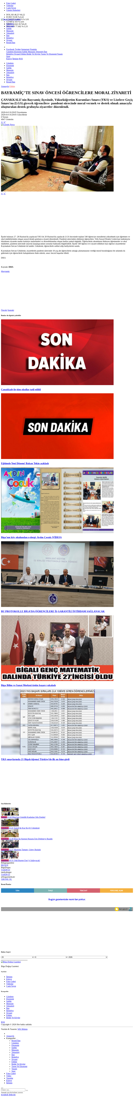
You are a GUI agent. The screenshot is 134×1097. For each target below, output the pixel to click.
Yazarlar (9, 1078)
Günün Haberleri (13, 10)
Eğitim (23, 54)
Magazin (9, 31)
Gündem (9, 24)
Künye (9, 59)
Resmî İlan (10, 42)
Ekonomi (10, 26)
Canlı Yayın (11, 8)
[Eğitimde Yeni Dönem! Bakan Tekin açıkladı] (57, 458)
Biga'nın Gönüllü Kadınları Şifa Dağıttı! (26, 817)
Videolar (9, 5)
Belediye (10, 38)
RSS (21, 59)
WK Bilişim (22, 1029)
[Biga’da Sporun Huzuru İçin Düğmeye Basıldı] (10, 836)
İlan (7, 35)
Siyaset (9, 40)
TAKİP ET (5, 870)
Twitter (18, 49)
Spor (8, 56)
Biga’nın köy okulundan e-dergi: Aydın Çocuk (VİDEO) (31, 537)
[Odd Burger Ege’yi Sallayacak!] (10, 858)
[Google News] (8, 124)
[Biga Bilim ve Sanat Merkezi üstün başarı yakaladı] (57, 680)
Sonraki (11, 310)
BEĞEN (4, 865)
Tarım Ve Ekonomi (48, 54)
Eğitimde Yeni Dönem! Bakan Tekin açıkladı (25, 463)
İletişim (15, 59)
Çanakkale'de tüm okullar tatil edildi (21, 389)
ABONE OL (6, 879)
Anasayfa (5, 86)
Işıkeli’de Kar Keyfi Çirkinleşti (24, 828)
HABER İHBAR (8, 1095)
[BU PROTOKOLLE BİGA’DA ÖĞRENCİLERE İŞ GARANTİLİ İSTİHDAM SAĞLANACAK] (57, 606)
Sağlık (9, 28)
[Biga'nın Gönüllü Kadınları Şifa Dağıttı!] (10, 815)
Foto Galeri (11, 3)
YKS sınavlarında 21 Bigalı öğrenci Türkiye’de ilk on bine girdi (35, 759)
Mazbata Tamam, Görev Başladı (25, 850)
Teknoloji (10, 33)
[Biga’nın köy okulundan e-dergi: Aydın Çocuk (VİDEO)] (57, 532)
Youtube (33, 49)
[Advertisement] (67, 215)
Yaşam (60, 54)
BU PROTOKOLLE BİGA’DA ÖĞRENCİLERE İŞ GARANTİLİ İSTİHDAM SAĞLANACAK (53, 611)
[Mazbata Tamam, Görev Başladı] (10, 847)
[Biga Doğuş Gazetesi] (11, 19)
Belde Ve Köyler (33, 54)
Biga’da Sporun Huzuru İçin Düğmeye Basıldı (30, 839)
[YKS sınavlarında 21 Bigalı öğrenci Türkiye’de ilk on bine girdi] (57, 754)
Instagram (25, 49)
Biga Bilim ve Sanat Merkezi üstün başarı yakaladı (28, 685)
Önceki (4, 310)
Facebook (10, 49)
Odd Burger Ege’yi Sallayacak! (24, 860)
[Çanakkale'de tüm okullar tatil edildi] (57, 384)
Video (8, 1076)
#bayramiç (5, 271)
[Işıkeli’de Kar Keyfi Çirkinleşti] (10, 826)
